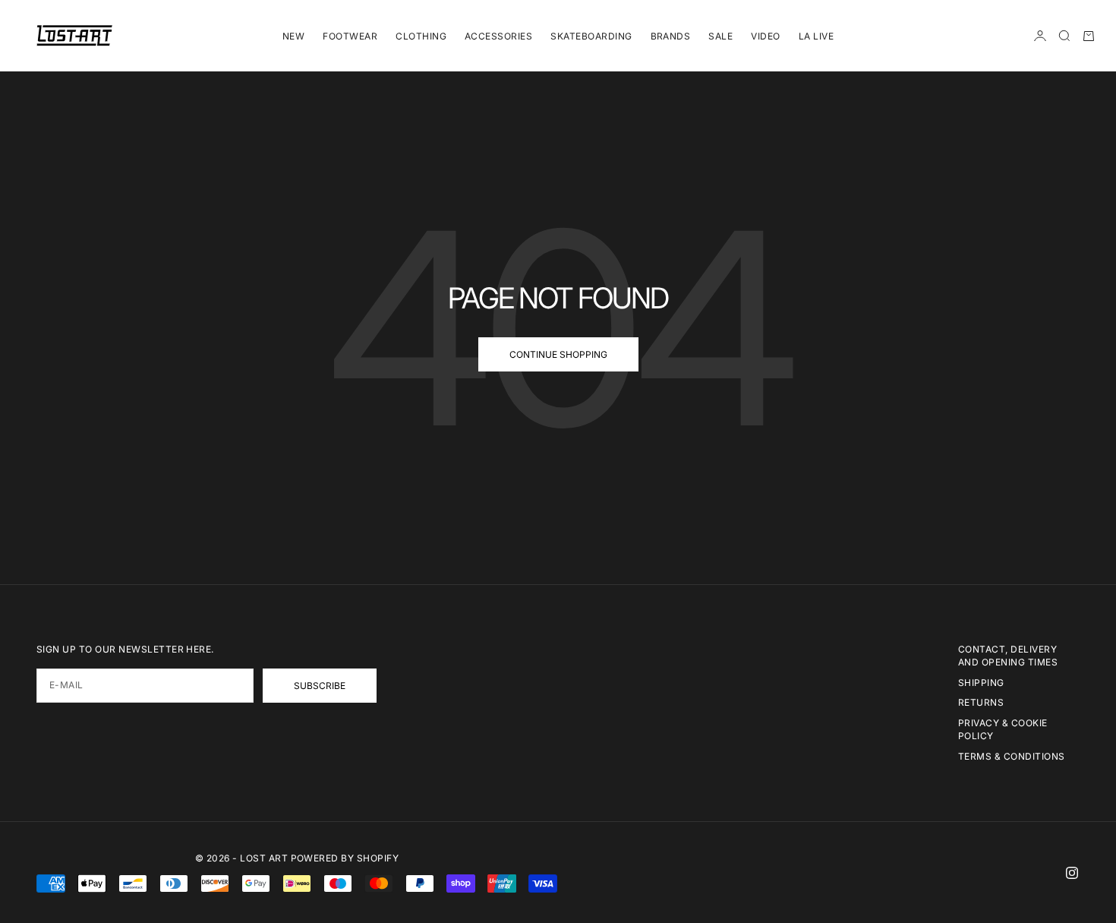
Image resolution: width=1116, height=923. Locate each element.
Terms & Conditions (1011, 756)
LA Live (816, 36)
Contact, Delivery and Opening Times (1008, 655)
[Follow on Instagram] (1072, 872)
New (293, 36)
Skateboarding (591, 36)
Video (765, 36)
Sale (720, 36)
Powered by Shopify (345, 858)
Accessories (498, 36)
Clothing (421, 36)
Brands (671, 36)
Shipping (981, 682)
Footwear (350, 36)
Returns (981, 702)
